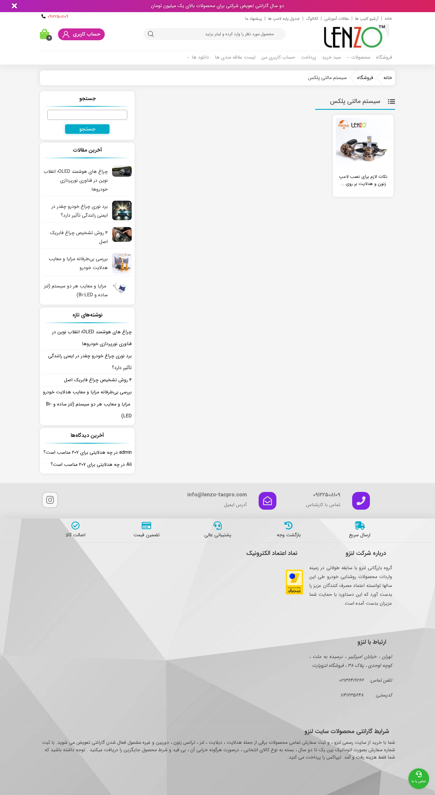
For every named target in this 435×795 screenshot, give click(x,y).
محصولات (360, 57)
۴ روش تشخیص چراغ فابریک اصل (98, 380)
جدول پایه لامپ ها (284, 18)
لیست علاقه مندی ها (235, 57)
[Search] (151, 34)
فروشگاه (384, 57)
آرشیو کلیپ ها (366, 18)
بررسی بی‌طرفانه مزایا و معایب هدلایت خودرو (87, 392)
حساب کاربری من (278, 57)
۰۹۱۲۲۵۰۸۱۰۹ (58, 16)
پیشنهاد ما (253, 18)
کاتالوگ (312, 18)
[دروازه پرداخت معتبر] (294, 593)
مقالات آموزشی (336, 18)
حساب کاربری (86, 34)
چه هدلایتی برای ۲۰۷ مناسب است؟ (78, 452)
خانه (388, 18)
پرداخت (308, 57)
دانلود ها (200, 57)
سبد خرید (331, 57)
